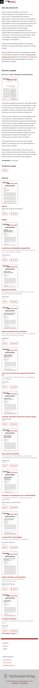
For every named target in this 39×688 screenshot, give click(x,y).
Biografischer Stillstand (18, 292)
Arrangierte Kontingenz (18, 621)
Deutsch (5, 646)
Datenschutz (24, 683)
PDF (5, 170)
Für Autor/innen (7, 662)
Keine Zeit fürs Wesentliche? (19, 456)
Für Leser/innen (7, 660)
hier (5, 48)
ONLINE (14, 214)
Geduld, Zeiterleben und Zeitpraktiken (14, 579)
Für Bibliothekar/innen (9, 665)
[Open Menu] (2, 2)
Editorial (4, 206)
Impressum (15, 683)
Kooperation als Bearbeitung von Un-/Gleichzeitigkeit (18, 497)
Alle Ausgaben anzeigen (9, 633)
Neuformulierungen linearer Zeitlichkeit (18, 333)
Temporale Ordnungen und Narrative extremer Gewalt (19, 417)
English (5, 649)
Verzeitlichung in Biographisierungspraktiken (19, 250)
